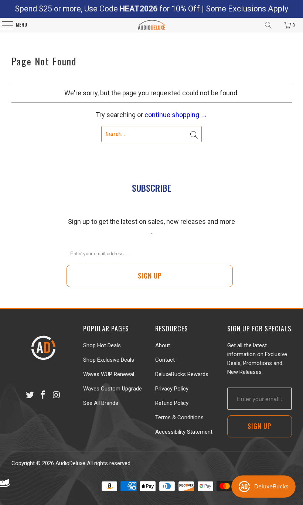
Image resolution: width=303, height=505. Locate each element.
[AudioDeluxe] (152, 25)
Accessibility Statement (183, 432)
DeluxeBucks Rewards (181, 374)
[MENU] (3, 25)
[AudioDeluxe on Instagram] (56, 395)
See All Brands (100, 403)
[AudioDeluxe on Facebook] (43, 395)
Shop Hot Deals (102, 345)
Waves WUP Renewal (108, 374)
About (162, 345)
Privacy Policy (171, 388)
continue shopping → (175, 115)
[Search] (268, 25)
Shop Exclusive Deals (108, 359)
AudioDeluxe (70, 463)
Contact (165, 359)
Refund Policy (171, 403)
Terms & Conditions (179, 417)
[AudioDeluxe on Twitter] (29, 395)
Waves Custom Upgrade (112, 388)
